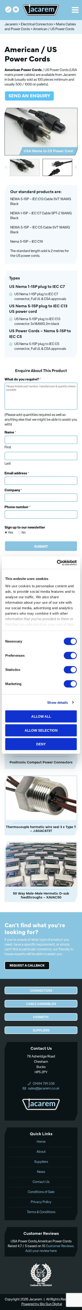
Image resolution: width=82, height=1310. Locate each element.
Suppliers (41, 1162)
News (41, 1172)
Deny (41, 744)
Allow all (41, 716)
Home (41, 1142)
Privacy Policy (41, 1202)
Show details (57, 702)
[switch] (70, 655)
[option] (41, 131)
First (8, 447)
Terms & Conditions (41, 1212)
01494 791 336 (8, 9)
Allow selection (41, 730)
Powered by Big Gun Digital (41, 1304)
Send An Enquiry (29, 95)
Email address (17, 473)
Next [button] (76, 167)
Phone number (18, 507)
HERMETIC (41, 1017)
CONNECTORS (41, 990)
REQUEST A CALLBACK (27, 965)
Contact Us (41, 1182)
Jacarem (11, 24)
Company (13, 490)
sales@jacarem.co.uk (16, 9)
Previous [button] (5, 167)
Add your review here (41, 1251)
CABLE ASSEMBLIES (41, 1003)
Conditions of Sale (41, 1192)
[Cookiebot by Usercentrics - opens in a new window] (58, 563)
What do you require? (23, 379)
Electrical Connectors (37, 24)
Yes (8, 532)
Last (8, 463)
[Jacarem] (41, 10)
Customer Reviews (59, 1246)
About (41, 1152)
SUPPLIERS (41, 1030)
